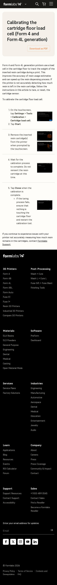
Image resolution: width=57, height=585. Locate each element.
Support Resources (12, 493)
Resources (8, 459)
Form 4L (7, 283)
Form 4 (6, 273)
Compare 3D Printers (13, 315)
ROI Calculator (10, 468)
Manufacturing (38, 393)
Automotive (36, 397)
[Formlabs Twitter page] (13, 542)
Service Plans (9, 388)
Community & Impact (41, 468)
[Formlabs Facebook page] (6, 542)
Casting (6, 363)
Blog (5, 454)
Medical (6, 358)
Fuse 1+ (6, 301)
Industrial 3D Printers (13, 310)
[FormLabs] (12, 4)
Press (33, 459)
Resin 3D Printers (11, 306)
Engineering (8, 349)
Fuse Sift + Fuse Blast (41, 283)
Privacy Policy (9, 571)
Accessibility (9, 502)
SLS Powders (9, 340)
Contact (35, 473)
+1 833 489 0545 (39, 493)
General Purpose (11, 345)
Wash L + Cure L (39, 278)
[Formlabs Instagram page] (20, 542)
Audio (33, 430)
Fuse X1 (6, 297)
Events (6, 464)
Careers (34, 454)
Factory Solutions (11, 393)
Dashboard (36, 340)
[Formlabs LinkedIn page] (35, 542)
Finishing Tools (38, 287)
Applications (9, 450)
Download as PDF (39, 48)
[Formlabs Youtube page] (28, 542)
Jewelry (34, 425)
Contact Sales (38, 498)
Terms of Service (25, 571)
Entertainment (38, 420)
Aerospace (36, 402)
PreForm (35, 335)
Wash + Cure (37, 273)
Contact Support (11, 498)
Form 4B (7, 278)
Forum (6, 473)
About (34, 450)
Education (35, 416)
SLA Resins (8, 335)
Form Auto (8, 292)
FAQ (19, 574)
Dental (6, 354)
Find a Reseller (38, 502)
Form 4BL (7, 287)
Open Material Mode (13, 368)
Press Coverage (38, 464)
